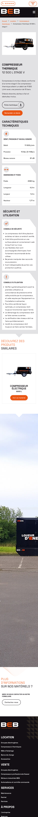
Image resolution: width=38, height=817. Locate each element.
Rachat (3, 797)
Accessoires (5, 759)
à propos (7, 807)
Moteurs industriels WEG (10, 778)
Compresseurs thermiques (11, 747)
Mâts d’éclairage (7, 751)
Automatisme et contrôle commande (15, 782)
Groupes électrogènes (9, 743)
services (7, 788)
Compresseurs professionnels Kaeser (15, 774)
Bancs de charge (7, 755)
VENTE (5, 764)
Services (4, 801)
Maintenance (6, 793)
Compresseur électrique (19, 388)
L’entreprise (5, 812)
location (7, 737)
